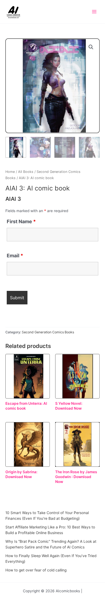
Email (15, 255)
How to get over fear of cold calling (35, 570)
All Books (25, 172)
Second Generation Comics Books (48, 332)
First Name (21, 221)
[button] (91, 47)
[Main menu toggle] (94, 11)
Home (10, 172)
